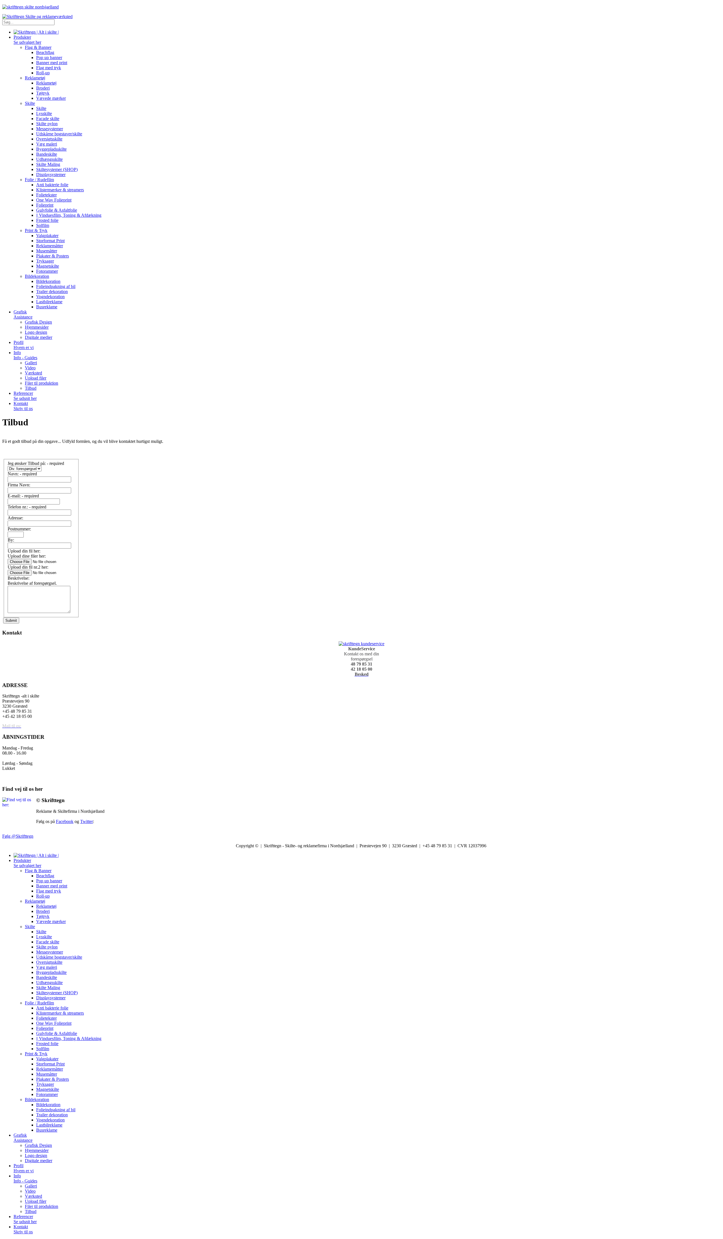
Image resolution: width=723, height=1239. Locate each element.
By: (11, 540)
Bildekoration (37, 276)
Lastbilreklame (49, 301)
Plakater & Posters (52, 256)
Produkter (27, 40)
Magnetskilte (47, 266)
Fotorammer (47, 271)
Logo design (36, 332)
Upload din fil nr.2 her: (28, 567)
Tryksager (45, 261)
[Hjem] (36, 32)
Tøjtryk (42, 93)
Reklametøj (35, 77)
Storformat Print (50, 240)
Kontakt (23, 406)
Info (25, 355)
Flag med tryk (48, 67)
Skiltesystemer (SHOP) (57, 169)
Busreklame (46, 306)
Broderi (43, 88)
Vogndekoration (50, 296)
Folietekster (46, 194)
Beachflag (45, 52)
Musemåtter (46, 250)
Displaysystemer (51, 174)
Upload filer (35, 378)
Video (30, 367)
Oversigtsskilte (49, 139)
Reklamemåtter (49, 245)
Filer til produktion (41, 383)
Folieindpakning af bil (55, 286)
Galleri (31, 362)
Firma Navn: (19, 484)
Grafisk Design (38, 322)
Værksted (33, 373)
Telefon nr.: (27, 506)
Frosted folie (47, 220)
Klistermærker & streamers (60, 189)
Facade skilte (47, 118)
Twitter (86, 821)
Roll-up (43, 72)
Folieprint (44, 205)
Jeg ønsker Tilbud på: (36, 463)
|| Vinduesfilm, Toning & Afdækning (68, 215)
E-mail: (23, 495)
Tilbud (30, 388)
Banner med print (51, 62)
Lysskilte (44, 113)
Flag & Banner (38, 47)
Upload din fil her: (24, 551)
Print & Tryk (36, 230)
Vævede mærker (51, 98)
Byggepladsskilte (51, 149)
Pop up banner (49, 57)
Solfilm (42, 225)
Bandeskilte (46, 154)
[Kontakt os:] (361, 643)
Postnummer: (19, 529)
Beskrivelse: (18, 578)
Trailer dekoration (52, 291)
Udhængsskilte (49, 159)
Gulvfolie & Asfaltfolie (56, 210)
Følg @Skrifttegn (17, 836)
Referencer (25, 396)
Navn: (22, 473)
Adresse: (15, 517)
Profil (24, 345)
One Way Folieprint (53, 200)
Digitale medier (38, 337)
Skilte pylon (47, 123)
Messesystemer (49, 128)
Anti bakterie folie (52, 184)
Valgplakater (47, 235)
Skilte (30, 103)
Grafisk (23, 314)
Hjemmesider (37, 327)
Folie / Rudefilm (39, 179)
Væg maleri (46, 144)
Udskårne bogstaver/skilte (59, 133)
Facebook (64, 821)
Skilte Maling (48, 164)
